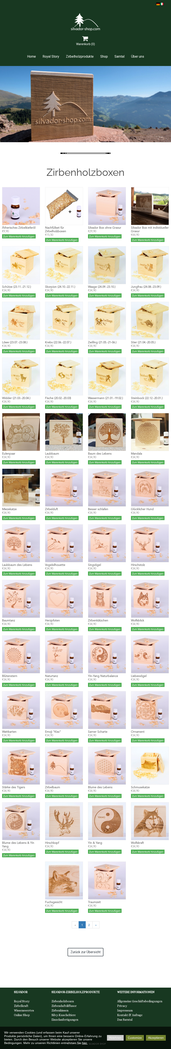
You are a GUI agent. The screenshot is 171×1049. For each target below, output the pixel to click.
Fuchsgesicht (53, 902)
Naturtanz (51, 676)
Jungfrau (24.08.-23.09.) (146, 286)
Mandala (136, 453)
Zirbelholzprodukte (80, 56)
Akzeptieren (156, 1037)
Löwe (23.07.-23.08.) (15, 342)
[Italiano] (162, 3)
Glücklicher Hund (142, 509)
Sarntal (119, 56)
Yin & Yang (95, 842)
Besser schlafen (98, 509)
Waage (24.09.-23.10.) (102, 286)
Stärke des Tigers (13, 787)
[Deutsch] (158, 3)
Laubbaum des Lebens (17, 565)
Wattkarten (9, 731)
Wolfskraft (137, 842)
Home (31, 56)
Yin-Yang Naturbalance (103, 676)
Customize (135, 1037)
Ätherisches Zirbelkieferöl (18, 227)
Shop (104, 56)
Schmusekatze (140, 787)
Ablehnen (115, 1037)
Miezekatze (9, 509)
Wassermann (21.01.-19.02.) (105, 398)
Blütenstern (9, 676)
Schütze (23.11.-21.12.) (16, 286)
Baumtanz (8, 620)
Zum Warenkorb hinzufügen (19, 236)
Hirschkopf (52, 842)
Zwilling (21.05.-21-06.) (102, 342)
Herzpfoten (52, 620)
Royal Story (51, 56)
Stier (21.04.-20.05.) (143, 342)
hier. (85, 1043)
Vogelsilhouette (55, 565)
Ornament (138, 731)
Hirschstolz (138, 565)
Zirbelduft (51, 509)
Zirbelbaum (52, 787)
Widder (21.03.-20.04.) (16, 398)
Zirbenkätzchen (98, 620)
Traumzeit (94, 902)
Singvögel (94, 565)
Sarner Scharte (97, 731)
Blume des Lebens (100, 787)
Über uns (137, 56)
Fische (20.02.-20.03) (58, 398)
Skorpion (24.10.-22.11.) (60, 286)
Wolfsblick (137, 620)
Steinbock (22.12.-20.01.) (147, 398)
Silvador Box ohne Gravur (104, 227)
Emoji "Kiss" (53, 731)
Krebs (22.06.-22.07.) (58, 342)
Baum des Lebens (100, 453)
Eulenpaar (8, 453)
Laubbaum (52, 453)
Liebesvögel (139, 676)
